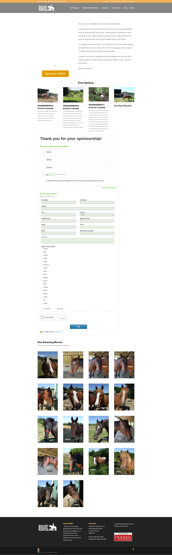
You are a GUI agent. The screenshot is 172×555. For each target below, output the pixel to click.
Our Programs (74, 8)
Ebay (45, 261)
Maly (45, 271)
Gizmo (46, 268)
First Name (45, 200)
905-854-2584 (43, 1)
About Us (105, 8)
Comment (44, 237)
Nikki (45, 284)
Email (43, 230)
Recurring (60, 308)
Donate (106, 1)
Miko (45, 274)
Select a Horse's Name (48, 246)
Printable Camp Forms (128, 1)
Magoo (46, 277)
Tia (45, 300)
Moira (45, 281)
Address (44, 206)
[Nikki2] (55, 69)
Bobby (45, 255)
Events (132, 8)
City (43, 212)
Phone (44, 224)
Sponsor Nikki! (55, 73)
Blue (45, 252)
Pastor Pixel (52, 552)
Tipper (45, 303)
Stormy (46, 293)
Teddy (45, 297)
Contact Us (116, 8)
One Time (47, 308)
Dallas (45, 258)
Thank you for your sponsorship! (71, 139)
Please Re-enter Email (86, 230)
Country (82, 212)
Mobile (82, 224)
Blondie (46, 248)
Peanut (46, 287)
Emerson (46, 264)
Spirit (45, 290)
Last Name (83, 200)
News (125, 8)
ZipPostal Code (84, 218)
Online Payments (115, 1)
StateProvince (46, 218)
